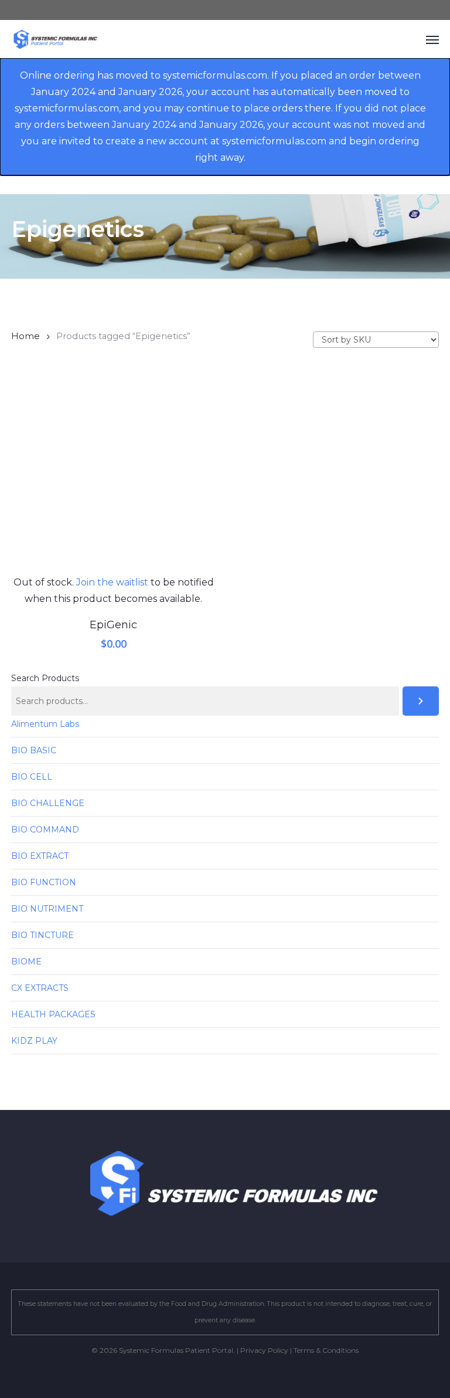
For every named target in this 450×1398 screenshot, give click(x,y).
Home (25, 336)
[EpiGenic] (113, 472)
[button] (432, 39)
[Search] (421, 701)
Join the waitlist (112, 582)
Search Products (45, 678)
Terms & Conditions (326, 1350)
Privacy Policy (264, 1350)
